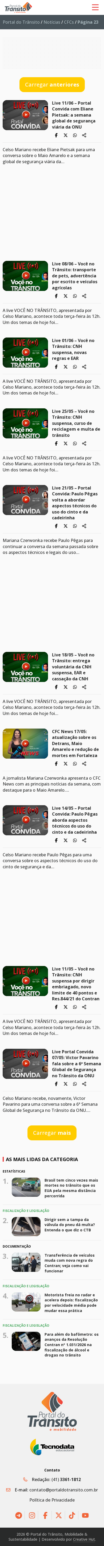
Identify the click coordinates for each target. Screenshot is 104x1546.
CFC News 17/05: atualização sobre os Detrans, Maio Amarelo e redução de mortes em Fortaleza (75, 743)
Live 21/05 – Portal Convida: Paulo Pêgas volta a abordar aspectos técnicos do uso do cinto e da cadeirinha (75, 503)
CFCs (69, 22)
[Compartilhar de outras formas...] (84, 135)
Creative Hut (84, 1539)
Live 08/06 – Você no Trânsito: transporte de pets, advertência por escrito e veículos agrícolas (74, 276)
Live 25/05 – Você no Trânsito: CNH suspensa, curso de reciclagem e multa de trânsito (76, 423)
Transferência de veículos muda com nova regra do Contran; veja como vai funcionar (70, 1263)
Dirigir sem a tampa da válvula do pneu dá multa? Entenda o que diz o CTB (70, 1224)
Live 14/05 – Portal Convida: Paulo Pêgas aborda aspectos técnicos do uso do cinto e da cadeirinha (75, 820)
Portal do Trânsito (21, 22)
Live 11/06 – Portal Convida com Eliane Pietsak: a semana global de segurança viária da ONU (73, 115)
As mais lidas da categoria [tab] (42, 1159)
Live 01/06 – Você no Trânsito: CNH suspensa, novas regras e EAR (73, 349)
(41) (66, 1479)
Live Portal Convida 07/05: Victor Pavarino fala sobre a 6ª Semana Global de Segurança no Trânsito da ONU (76, 1064)
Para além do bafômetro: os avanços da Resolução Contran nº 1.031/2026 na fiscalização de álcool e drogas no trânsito (72, 1345)
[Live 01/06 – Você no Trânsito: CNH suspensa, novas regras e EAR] (25, 353)
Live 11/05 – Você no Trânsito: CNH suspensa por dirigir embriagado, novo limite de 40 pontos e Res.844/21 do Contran (75, 984)
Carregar (52, 84)
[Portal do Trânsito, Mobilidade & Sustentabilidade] (52, 1411)
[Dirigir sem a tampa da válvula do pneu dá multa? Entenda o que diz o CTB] (26, 1226)
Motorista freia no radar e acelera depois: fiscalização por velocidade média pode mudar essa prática (71, 1302)
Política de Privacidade (52, 1500)
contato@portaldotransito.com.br (63, 1490)
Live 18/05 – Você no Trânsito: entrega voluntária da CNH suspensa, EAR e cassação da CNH (73, 667)
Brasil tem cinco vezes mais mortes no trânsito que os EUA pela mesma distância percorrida (71, 1188)
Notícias (51, 22)
